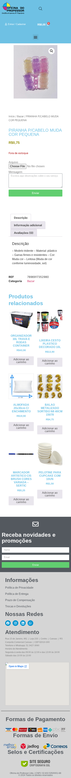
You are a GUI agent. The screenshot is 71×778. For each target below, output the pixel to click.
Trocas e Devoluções (18, 606)
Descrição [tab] (21, 217)
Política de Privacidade (19, 587)
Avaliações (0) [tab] (23, 233)
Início (12, 116)
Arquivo (13, 162)
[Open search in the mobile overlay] (40, 8)
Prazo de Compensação (20, 600)
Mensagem (15, 172)
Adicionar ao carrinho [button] (21, 361)
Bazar (20, 116)
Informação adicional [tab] (28, 225)
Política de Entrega (16, 593)
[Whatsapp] (30, 623)
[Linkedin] (23, 623)
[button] (35, 37)
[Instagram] (15, 623)
